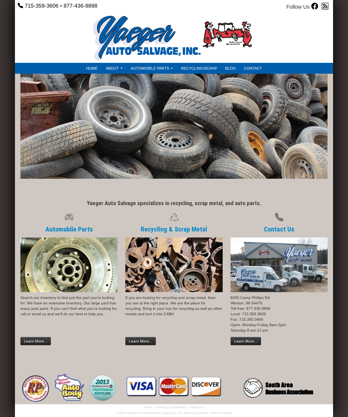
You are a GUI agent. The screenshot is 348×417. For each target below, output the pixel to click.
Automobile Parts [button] (150, 68)
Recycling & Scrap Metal (174, 229)
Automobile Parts (69, 229)
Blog (230, 68)
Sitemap (161, 407)
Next (337, 130)
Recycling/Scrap (199, 68)
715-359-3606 (41, 6)
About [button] (113, 68)
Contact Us (279, 229)
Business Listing (221, 413)
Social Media (177, 407)
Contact (253, 68)
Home (92, 68)
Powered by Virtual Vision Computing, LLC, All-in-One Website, (168, 413)
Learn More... (35, 341)
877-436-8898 (80, 6)
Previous (12, 130)
